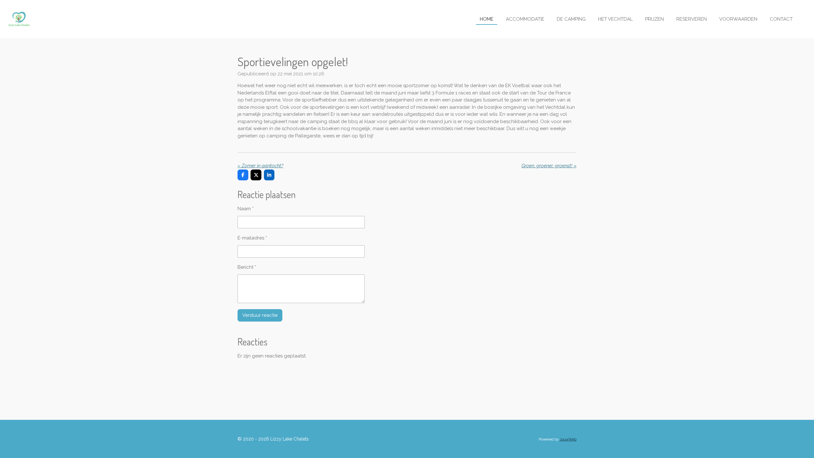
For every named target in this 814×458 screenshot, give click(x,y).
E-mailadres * (252, 238)
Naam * (246, 209)
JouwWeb (568, 439)
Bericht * (247, 267)
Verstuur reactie (260, 315)
